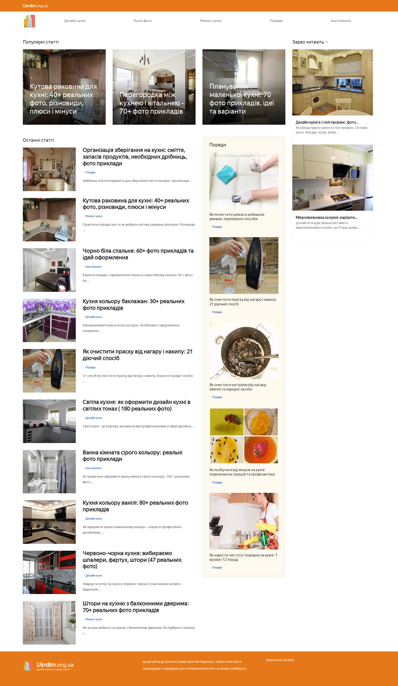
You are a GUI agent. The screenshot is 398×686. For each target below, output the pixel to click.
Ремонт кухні (211, 21)
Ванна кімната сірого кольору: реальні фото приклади (132, 455)
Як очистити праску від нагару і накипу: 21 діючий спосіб (138, 354)
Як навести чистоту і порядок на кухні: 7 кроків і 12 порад (243, 557)
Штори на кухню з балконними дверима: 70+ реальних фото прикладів (136, 606)
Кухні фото (143, 21)
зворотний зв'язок (280, 660)
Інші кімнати (341, 21)
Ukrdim (29, 21)
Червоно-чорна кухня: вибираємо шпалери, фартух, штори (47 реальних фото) (132, 560)
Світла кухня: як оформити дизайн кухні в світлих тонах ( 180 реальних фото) (136, 405)
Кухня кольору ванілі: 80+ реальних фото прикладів (135, 506)
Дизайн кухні (75, 21)
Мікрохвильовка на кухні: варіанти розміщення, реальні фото (325, 217)
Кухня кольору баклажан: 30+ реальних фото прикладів (133, 304)
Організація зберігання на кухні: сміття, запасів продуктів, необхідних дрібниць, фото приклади (135, 157)
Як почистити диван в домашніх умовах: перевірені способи (236, 216)
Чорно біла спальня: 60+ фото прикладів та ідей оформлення (138, 254)
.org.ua (35, 5)
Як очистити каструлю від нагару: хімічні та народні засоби (238, 387)
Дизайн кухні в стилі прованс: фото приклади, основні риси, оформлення (328, 122)
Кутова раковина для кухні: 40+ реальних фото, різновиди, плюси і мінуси (136, 203)
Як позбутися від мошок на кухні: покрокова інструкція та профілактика (242, 472)
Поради (276, 21)
